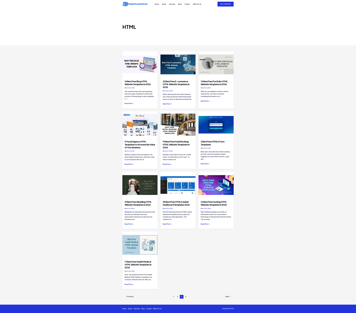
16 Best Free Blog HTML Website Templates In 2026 (138, 83)
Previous (129, 296)
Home (157, 4)
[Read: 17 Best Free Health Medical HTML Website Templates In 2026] (140, 245)
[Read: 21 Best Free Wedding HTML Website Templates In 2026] (140, 185)
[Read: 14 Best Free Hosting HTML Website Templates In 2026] (216, 185)
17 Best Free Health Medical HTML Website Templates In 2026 (138, 264)
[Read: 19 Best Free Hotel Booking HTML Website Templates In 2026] (178, 125)
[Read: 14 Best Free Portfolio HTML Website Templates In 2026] (216, 64)
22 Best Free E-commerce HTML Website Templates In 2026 (176, 84)
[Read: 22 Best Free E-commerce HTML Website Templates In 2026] (178, 64)
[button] (225, 4)
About (164, 4)
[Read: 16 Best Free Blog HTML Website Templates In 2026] (140, 64)
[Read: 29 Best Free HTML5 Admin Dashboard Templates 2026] (178, 185)
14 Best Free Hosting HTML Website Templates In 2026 (214, 203)
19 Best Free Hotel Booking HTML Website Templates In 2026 (176, 144)
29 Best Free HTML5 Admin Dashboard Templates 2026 (176, 203)
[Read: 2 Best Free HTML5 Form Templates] (216, 125)
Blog (179, 4)
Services (172, 4)
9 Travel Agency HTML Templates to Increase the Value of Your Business (140, 144)
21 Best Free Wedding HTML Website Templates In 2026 (138, 203)
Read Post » (129, 103)
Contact (187, 4)
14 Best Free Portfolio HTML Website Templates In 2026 (214, 83)
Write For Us (197, 4)
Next (228, 296)
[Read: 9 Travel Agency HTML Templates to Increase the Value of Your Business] (140, 125)
